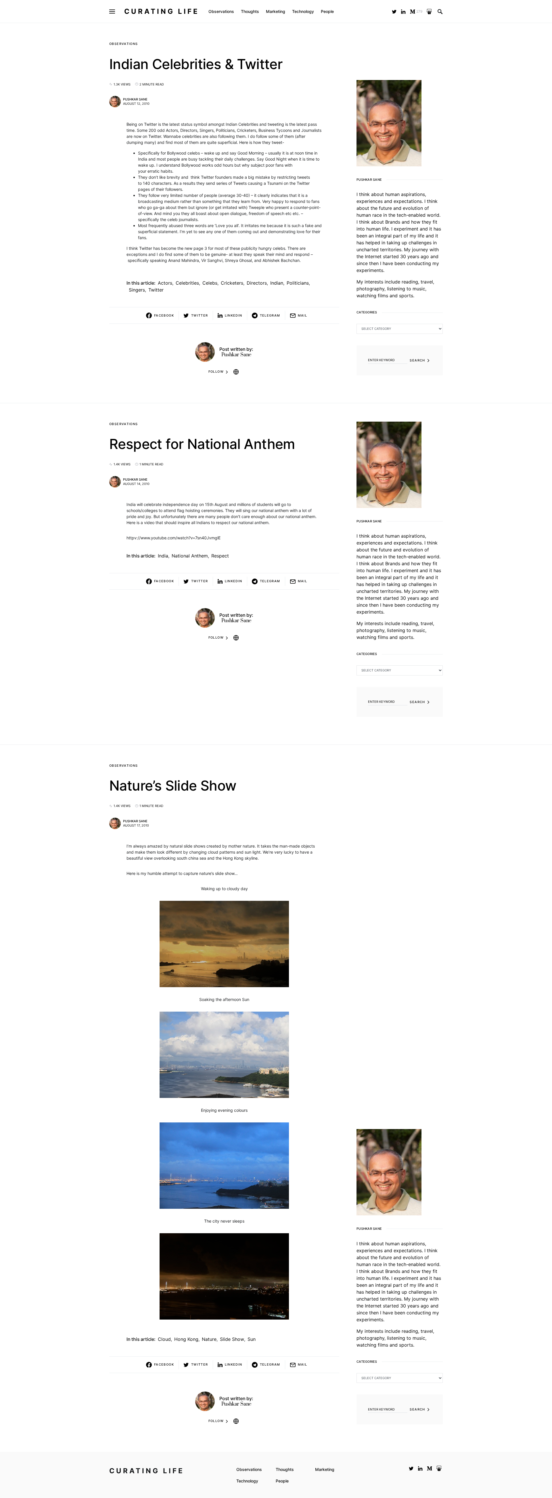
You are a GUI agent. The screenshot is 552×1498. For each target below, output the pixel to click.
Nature (209, 1339)
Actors (165, 283)
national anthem (190, 556)
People (282, 1480)
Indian (276, 283)
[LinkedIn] (403, 11)
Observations (123, 44)
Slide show (232, 1339)
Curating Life (161, 11)
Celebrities (187, 283)
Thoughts (285, 1469)
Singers (137, 290)
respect (220, 556)
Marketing (324, 1469)
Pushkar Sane (135, 99)
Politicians (298, 283)
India (163, 556)
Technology (247, 1480)
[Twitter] (394, 11)
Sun (252, 1339)
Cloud (164, 1339)
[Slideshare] (429, 11)
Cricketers (232, 283)
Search (417, 360)
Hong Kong (186, 1339)
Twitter (156, 290)
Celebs (209, 283)
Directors (257, 283)
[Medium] (429, 1468)
